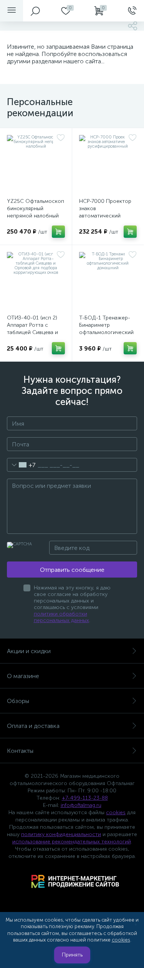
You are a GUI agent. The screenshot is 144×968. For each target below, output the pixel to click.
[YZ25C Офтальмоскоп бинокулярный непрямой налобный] (36, 164)
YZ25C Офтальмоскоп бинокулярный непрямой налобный (35, 208)
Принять (72, 955)
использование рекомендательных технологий (71, 841)
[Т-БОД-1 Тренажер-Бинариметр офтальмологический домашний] (108, 281)
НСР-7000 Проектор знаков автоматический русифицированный (105, 212)
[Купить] (58, 232)
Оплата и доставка (33, 725)
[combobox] (21, 464)
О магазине (23, 676)
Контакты (20, 750)
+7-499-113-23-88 (85, 798)
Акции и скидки (29, 651)
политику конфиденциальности (61, 834)
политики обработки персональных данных (61, 617)
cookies (116, 812)
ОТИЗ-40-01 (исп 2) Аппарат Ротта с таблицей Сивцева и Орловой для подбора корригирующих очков (36, 332)
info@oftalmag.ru (81, 805)
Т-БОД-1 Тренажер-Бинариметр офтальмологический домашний (106, 328)
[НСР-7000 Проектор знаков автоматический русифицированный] (108, 164)
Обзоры (18, 701)
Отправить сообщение (72, 569)
